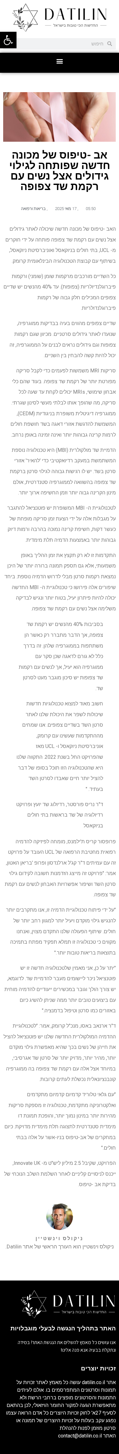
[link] (8, 40)
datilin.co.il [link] (93, 1382)
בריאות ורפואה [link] (33, 208)
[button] (59, 61)
